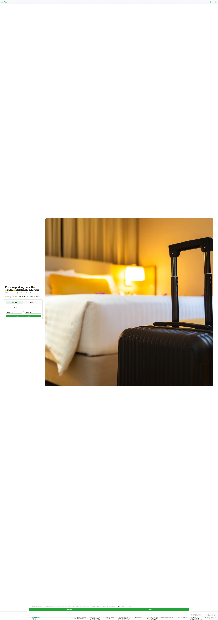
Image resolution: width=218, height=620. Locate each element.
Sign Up (213, 2)
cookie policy (112, 606)
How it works (173, 2)
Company (200, 2)
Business (189, 2)
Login (208, 2)
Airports (194, 2)
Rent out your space (182, 2)
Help (204, 2)
